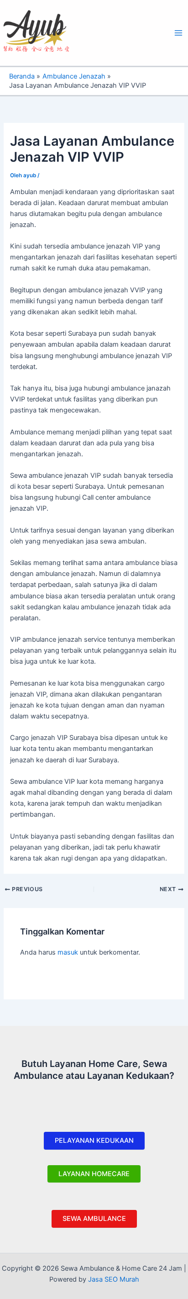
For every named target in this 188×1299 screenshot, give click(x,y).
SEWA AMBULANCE (94, 1219)
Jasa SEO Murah (113, 1279)
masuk (67, 952)
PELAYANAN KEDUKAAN (94, 1140)
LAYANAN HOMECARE (94, 1174)
